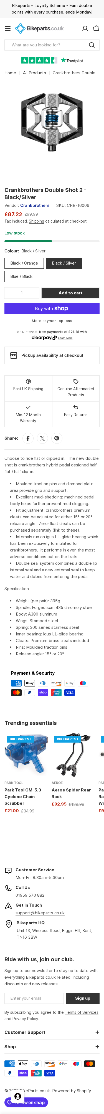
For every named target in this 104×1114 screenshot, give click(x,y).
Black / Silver (64, 263)
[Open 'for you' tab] (17, 1096)
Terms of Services (81, 1012)
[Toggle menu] (7, 28)
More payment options (52, 321)
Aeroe (57, 783)
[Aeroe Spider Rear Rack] (73, 755)
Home (10, 72)
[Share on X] (42, 438)
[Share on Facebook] (28, 438)
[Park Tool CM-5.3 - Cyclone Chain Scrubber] (26, 755)
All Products (34, 72)
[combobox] (52, 45)
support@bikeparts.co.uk (40, 912)
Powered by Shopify (71, 1090)
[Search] (91, 45)
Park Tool (13, 783)
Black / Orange (24, 263)
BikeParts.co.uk (35, 1090)
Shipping (36, 221)
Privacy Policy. (25, 1018)
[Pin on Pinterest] (56, 438)
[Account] (85, 28)
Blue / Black (21, 276)
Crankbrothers (34, 205)
